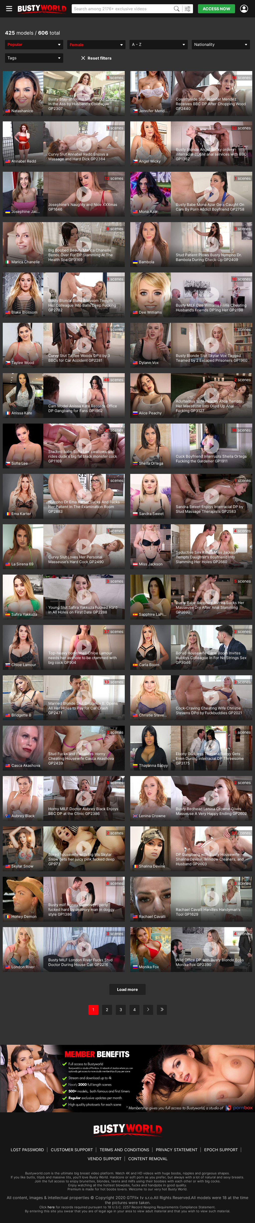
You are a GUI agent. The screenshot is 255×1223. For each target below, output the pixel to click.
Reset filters (100, 58)
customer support (72, 1149)
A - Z (136, 44)
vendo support (105, 1158)
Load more (127, 989)
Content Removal (148, 1158)
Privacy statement (176, 1149)
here (51, 1207)
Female (77, 44)
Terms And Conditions (124, 1149)
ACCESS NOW (216, 8)
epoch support (221, 1149)
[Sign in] (245, 9)
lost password (27, 1149)
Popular (14, 44)
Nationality (204, 44)
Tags (11, 57)
